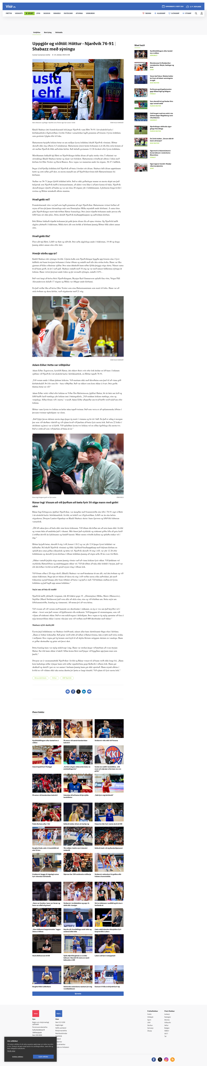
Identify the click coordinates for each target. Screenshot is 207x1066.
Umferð (58, 1039)
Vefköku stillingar (17, 1056)
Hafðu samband (60, 1028)
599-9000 (39, 1035)
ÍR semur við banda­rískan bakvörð (44, 795)
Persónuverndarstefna (39, 1027)
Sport (149, 1020)
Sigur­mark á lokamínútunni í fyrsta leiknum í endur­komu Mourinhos (160, 153)
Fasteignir (167, 1017)
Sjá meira (78, 994)
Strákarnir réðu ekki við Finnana (106, 740)
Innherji (167, 1014)
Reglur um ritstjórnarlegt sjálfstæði (40, 1023)
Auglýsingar (59, 1025)
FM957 (166, 1031)
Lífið (148, 1023)
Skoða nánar (11, 1051)
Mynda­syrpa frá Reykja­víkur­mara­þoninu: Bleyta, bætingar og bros (162, 65)
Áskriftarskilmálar (61, 1033)
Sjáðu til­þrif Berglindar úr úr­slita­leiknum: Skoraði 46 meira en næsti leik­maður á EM (76, 958)
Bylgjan (166, 1028)
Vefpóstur (58, 1042)
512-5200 (62, 1022)
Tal (165, 1036)
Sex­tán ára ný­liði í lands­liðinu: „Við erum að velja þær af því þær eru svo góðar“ (108, 769)
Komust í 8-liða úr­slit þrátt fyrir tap (107, 987)
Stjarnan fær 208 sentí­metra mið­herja (77, 874)
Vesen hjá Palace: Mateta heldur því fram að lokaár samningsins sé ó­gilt (161, 78)
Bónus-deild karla (40, 678)
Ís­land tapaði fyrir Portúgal (42, 767)
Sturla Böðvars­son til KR (41, 956)
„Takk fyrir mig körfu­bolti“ (104, 795)
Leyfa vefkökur (43, 1056)
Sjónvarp (150, 1028)
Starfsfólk (58, 1036)
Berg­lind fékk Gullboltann (41, 987)
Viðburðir (167, 1023)
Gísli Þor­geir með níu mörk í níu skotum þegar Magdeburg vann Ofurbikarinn (161, 116)
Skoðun (150, 1025)
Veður (166, 1025)
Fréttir (149, 1014)
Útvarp (149, 1031)
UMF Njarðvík (66, 678)
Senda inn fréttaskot (62, 1047)
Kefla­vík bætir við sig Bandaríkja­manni (109, 848)
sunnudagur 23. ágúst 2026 (174, 7)
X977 (166, 1034)
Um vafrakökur (60, 1044)
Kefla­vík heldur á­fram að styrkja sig (76, 824)
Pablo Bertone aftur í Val (41, 824)
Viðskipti (150, 1017)
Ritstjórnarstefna (61, 1031)
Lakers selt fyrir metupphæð (105, 956)
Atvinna (166, 1020)
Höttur (54, 678)
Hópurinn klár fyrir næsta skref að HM (108, 824)
